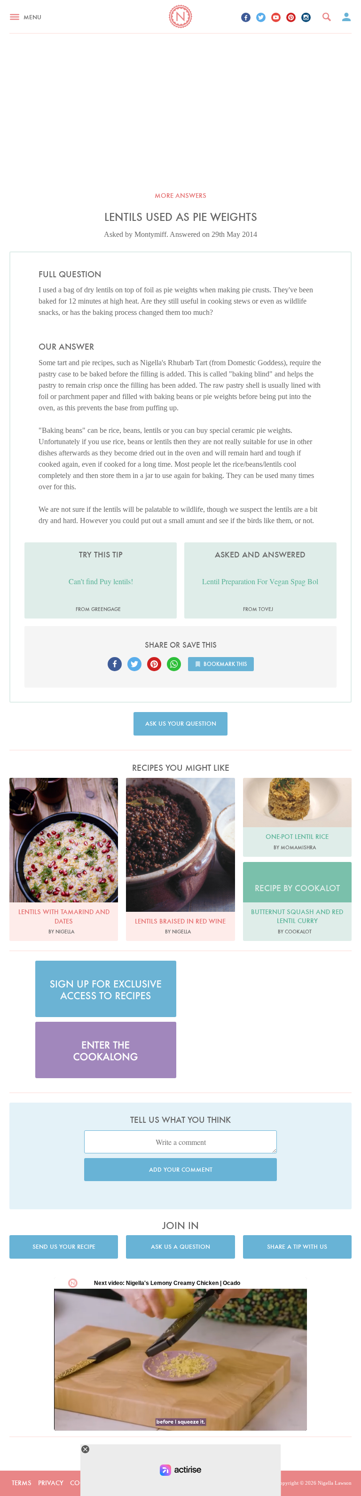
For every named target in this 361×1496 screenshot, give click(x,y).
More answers (180, 195)
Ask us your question (180, 724)
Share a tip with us (297, 1247)
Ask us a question (180, 1247)
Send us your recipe (63, 1247)
